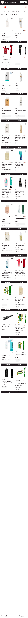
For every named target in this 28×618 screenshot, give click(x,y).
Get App (23, 2)
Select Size (7, 68)
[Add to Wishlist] (12, 18)
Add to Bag (7, 42)
